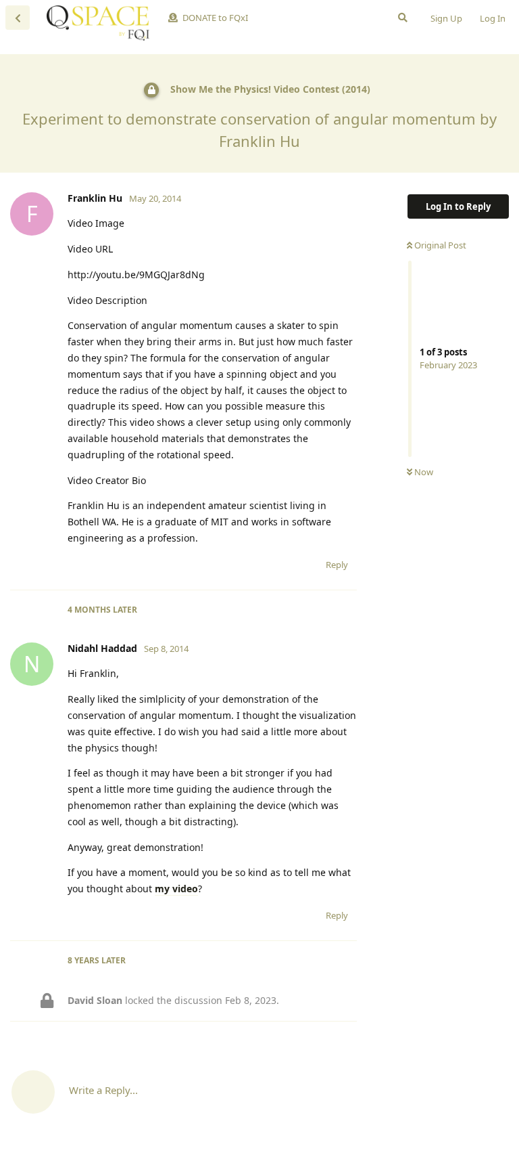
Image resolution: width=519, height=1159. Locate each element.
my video (176, 888)
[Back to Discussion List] (17, 17)
